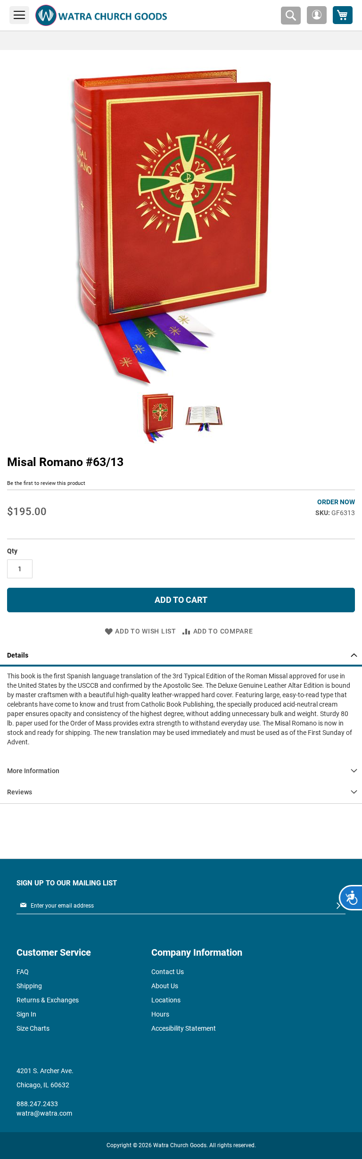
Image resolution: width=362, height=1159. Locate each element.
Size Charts (32, 1028)
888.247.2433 (37, 1104)
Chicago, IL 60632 (42, 1085)
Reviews (19, 792)
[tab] (181, 656)
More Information (33, 771)
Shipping (29, 986)
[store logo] (101, 15)
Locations (166, 1000)
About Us (164, 986)
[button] (317, 15)
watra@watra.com (44, 1113)
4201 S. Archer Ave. (45, 1071)
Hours (160, 1014)
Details (17, 655)
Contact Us (167, 972)
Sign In (26, 1014)
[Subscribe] (338, 906)
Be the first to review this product (46, 483)
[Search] (291, 16)
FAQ (22, 972)
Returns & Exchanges (47, 1000)
